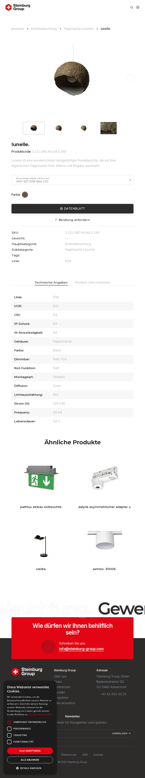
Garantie (98, 754)
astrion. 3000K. (105, 569)
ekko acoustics (64, 703)
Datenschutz (69, 754)
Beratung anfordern (74, 220)
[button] (130, 78)
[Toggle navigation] (138, 7)
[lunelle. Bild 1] (72, 78)
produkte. (18, 28)
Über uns (60, 676)
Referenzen (62, 687)
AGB (85, 754)
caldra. (41, 569)
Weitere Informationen (40, 714)
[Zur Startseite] (17, 7)
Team (58, 681)
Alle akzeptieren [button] (29, 750)
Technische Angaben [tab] (51, 282)
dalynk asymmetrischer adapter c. (104, 507)
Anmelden (120, 733)
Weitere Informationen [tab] (93, 282)
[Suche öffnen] (131, 7)
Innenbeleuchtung (44, 28)
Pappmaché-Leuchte (79, 28)
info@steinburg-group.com (81, 649)
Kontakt (59, 692)
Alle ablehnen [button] (30, 759)
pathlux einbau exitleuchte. (41, 507)
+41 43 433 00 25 (113, 694)
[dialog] (30, 727)
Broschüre (61, 697)
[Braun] (25, 195)
